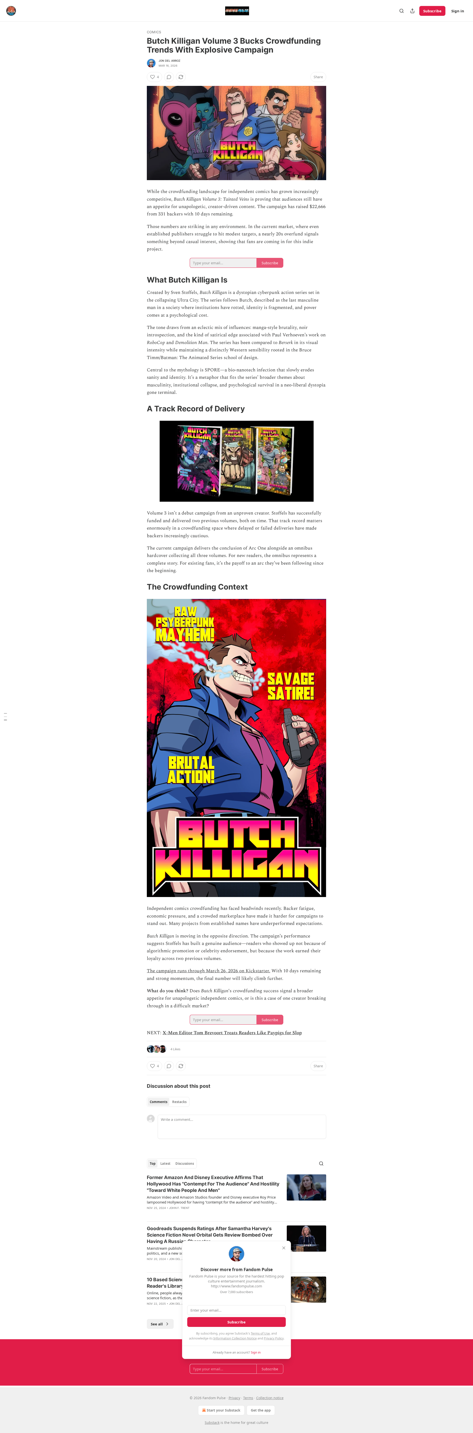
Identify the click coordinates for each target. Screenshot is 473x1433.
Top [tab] (152, 1163)
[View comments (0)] (169, 77)
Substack (212, 1422)
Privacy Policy (274, 1338)
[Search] (401, 11)
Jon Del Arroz (170, 60)
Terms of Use (260, 1333)
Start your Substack (223, 1410)
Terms (248, 1397)
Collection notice (270, 1397)
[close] (284, 1248)
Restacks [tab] (179, 1102)
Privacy (234, 1397)
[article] (236, 1195)
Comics (154, 32)
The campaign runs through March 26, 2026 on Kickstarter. (208, 970)
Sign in (457, 10)
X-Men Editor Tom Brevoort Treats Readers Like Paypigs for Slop (232, 1032)
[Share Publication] (412, 11)
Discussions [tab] (184, 1163)
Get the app (261, 1410)
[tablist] (168, 1102)
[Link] (140, 280)
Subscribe (432, 10)
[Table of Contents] (5, 716)
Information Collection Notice (235, 1338)
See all (157, 1323)
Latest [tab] (165, 1163)
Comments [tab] (158, 1102)
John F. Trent (179, 1208)
